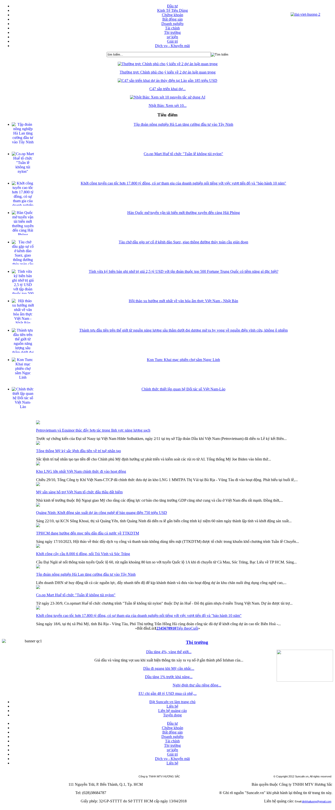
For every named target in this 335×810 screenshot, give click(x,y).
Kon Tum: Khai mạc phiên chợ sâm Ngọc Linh (183, 360)
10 (174, 628)
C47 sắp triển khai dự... (167, 89)
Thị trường (197, 642)
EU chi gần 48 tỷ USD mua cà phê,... (168, 693)
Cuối (194, 628)
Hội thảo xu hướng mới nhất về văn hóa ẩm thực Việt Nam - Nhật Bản (183, 301)
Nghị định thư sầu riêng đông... (197, 685)
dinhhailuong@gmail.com (316, 801)
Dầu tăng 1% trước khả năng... (169, 677)
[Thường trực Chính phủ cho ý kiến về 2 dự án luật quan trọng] (168, 64)
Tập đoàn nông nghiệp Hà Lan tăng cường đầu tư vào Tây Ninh (183, 124)
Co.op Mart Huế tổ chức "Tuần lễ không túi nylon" (183, 154)
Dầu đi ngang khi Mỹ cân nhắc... (168, 668)
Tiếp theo (183, 628)
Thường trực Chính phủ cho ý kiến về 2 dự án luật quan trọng (168, 72)
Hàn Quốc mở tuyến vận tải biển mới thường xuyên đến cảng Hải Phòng (183, 213)
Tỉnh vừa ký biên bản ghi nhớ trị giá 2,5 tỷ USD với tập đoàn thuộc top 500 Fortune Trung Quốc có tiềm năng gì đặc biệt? (183, 271)
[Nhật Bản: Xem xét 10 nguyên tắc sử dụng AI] (167, 97)
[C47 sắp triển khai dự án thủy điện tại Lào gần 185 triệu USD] (167, 80)
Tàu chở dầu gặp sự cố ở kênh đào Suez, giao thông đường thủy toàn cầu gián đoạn (183, 242)
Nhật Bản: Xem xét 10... (168, 105)
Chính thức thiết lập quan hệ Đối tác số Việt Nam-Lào (183, 389)
